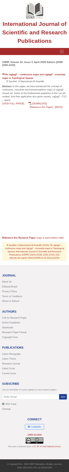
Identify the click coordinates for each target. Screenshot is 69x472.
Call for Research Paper (14, 317)
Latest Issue (8, 368)
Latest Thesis (9, 358)
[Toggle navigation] (62, 51)
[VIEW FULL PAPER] (13, 103)
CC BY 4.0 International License (47, 446)
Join (63, 396)
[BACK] (59, 107)
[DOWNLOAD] (39, 103)
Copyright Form (10, 337)
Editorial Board (9, 286)
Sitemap (6, 409)
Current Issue (9, 373)
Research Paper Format (14, 332)
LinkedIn (36, 426)
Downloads (7, 327)
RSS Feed (10, 404)
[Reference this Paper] (41, 107)
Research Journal (11, 363)
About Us (7, 281)
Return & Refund (10, 301)
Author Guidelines (11, 322)
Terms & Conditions (12, 296)
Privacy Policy (9, 291)
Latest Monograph (11, 354)
